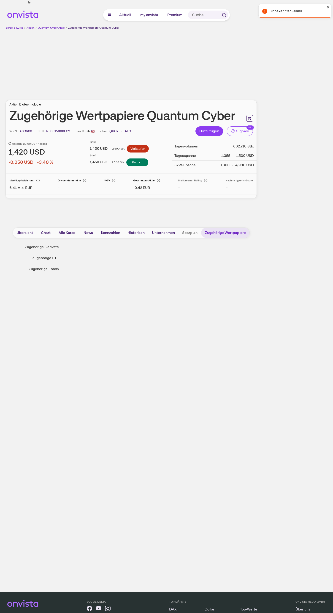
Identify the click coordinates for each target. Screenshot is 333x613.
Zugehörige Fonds (44, 268)
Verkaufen (137, 149)
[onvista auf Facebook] (89, 609)
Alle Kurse (67, 232)
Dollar (209, 609)
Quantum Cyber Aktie (51, 28)
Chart (46, 232)
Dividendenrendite (69, 180)
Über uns (302, 609)
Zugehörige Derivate (42, 246)
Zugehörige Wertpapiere (225, 232)
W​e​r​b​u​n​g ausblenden (170, 62)
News (88, 232)
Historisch (136, 232)
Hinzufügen (209, 131)
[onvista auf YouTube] (98, 609)
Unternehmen (163, 232)
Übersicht (24, 232)
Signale (242, 131)
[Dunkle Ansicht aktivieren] (29, 2)
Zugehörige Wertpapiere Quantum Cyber (93, 28)
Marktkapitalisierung (21, 180)
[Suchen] (224, 15)
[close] (326, 7)
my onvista (149, 14)
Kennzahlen (110, 232)
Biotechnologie (30, 104)
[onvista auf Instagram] (108, 609)
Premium (175, 14)
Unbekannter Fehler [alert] (283, 11)
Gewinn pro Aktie (144, 180)
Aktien (31, 28)
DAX (173, 609)
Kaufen (137, 162)
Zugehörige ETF (45, 257)
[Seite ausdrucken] (249, 118)
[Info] (38, 180)
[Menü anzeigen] (109, 14)
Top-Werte (248, 609)
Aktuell (125, 14)
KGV (107, 180)
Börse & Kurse (14, 28)
